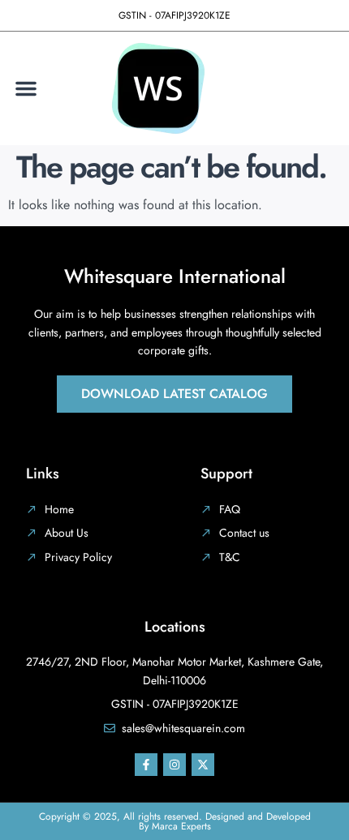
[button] (26, 88)
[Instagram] (174, 764)
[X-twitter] (203, 764)
